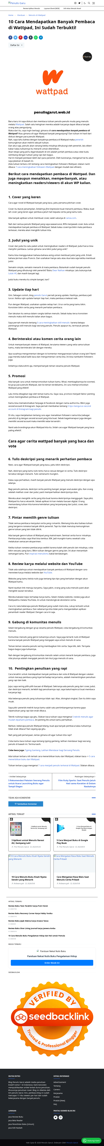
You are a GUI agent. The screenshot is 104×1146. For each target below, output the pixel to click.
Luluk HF (12, 273)
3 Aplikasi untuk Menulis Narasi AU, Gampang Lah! (28, 841)
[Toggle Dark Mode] (85, 3)
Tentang (57, 1086)
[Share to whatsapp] (36, 38)
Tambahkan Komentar (27, 804)
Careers (57, 1089)
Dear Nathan (59, 270)
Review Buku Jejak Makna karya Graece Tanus (28, 921)
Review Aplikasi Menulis (31, 8)
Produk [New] (59, 1100)
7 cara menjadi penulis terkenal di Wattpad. (59, 765)
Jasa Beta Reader (15, 1120)
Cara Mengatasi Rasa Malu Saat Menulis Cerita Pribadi (73, 878)
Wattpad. (20, 124)
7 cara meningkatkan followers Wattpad (34, 167)
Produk (56, 1097)
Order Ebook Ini (52, 962)
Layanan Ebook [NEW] (51, 8)
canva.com (71, 218)
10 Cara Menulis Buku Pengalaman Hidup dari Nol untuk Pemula (36, 935)
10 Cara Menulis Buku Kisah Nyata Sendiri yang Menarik (29, 878)
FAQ (55, 1104)
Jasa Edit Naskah (15, 1128)
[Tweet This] (15, 38)
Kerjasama (58, 1093)
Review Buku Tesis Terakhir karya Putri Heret (28, 906)
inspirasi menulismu (39, 553)
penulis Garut (40, 295)
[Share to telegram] (41, 38)
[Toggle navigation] (93, 3)
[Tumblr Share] (31, 38)
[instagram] (75, 3)
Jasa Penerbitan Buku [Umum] (21, 1124)
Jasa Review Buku (15, 1117)
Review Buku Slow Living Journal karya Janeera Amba (31, 928)
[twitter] (79, 3)
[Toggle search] (89, 3)
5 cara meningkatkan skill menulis (53, 322)
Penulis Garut (72, 1142)
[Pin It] (21, 38)
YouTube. (48, 572)
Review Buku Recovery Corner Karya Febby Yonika (30, 913)
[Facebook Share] (10, 38)
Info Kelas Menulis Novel (72, 8)
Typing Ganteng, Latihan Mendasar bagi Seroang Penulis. (52, 750)
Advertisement (60, 1082)
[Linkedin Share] (26, 38)
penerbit (79, 139)
